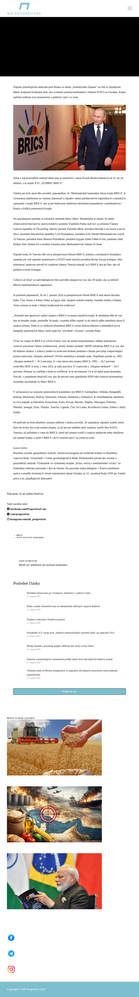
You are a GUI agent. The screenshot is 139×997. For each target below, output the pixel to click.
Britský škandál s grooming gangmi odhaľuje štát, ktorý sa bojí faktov (60, 646)
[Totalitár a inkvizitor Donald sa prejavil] (18, 621)
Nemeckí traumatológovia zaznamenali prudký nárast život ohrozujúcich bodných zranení (70, 659)
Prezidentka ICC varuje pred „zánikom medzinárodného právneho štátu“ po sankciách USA (70, 633)
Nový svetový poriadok (30, 537)
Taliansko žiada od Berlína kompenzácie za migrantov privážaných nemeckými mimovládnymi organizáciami (72, 672)
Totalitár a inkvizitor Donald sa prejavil (46, 619)
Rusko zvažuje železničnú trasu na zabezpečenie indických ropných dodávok (63, 606)
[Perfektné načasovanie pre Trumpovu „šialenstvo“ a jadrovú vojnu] (18, 594)
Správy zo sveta (16, 32)
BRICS (20, 535)
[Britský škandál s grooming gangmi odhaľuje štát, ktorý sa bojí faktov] (18, 647)
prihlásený (36, 564)
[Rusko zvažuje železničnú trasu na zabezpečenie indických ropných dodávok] (18, 607)
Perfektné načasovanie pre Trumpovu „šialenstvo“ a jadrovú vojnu (58, 593)
